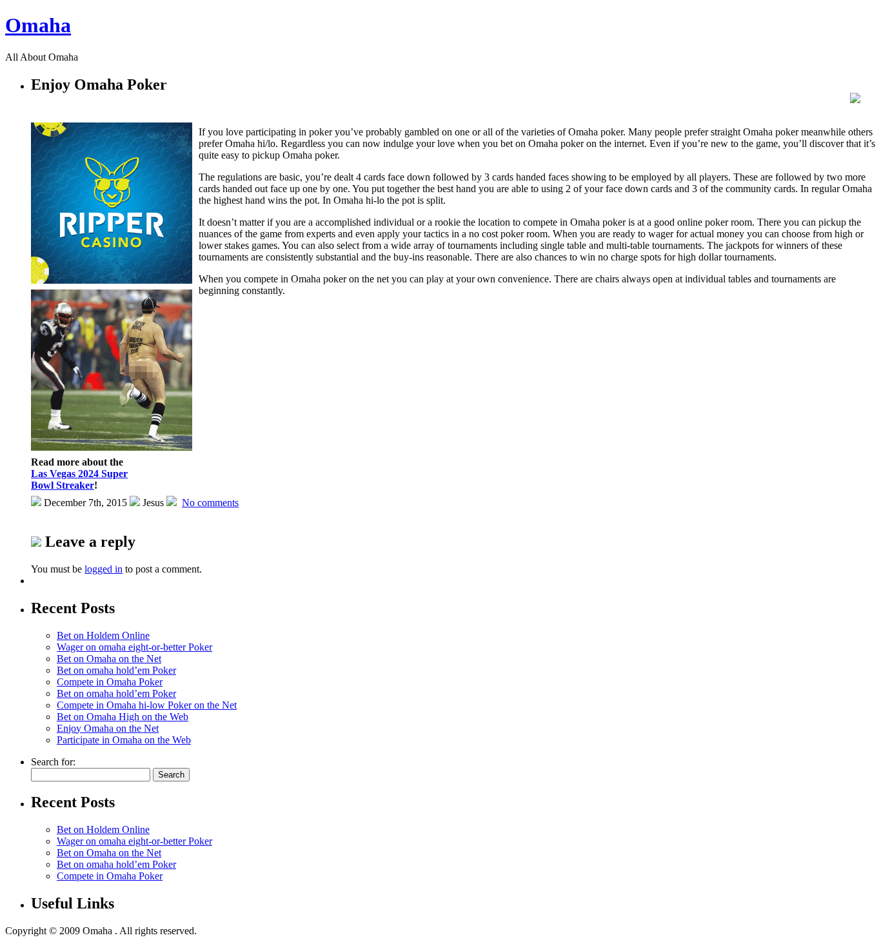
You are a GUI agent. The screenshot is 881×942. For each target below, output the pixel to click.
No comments (210, 502)
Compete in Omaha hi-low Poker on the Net (147, 705)
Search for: (53, 761)
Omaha (38, 25)
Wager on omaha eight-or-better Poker (134, 647)
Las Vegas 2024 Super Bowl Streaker (79, 479)
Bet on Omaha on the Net (109, 658)
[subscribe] (855, 99)
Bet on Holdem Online (103, 635)
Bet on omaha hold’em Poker (116, 670)
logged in (103, 569)
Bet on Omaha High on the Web (122, 716)
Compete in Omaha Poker (110, 681)
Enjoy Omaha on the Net (108, 728)
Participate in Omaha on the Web (124, 739)
